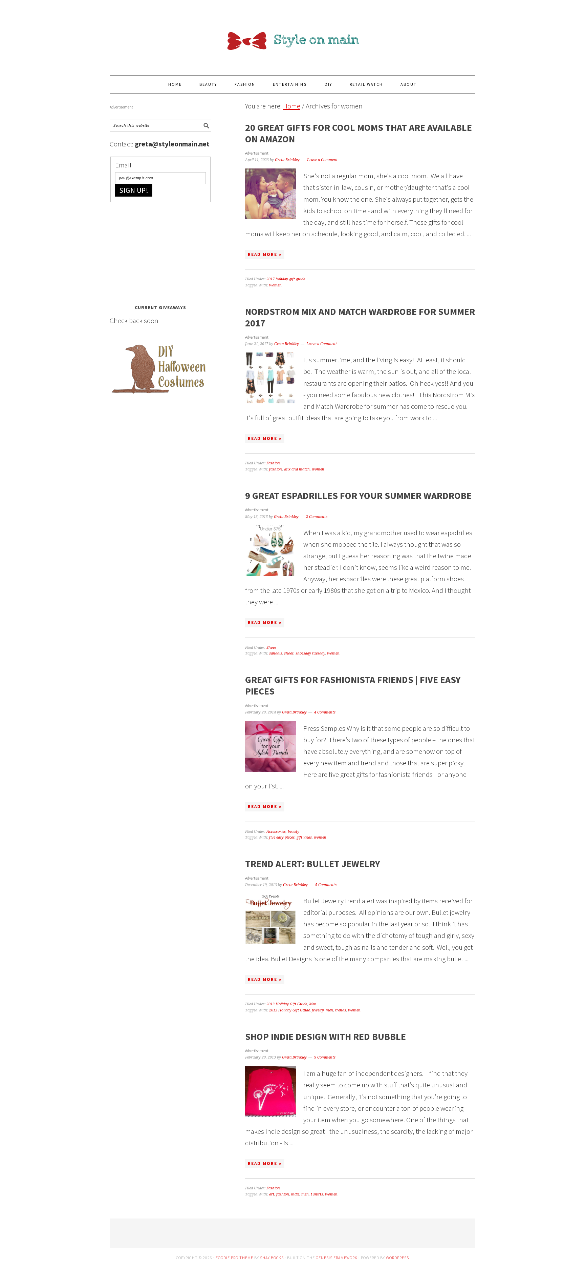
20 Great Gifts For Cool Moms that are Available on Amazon (358, 133)
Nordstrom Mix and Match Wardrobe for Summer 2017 (360, 317)
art (271, 1194)
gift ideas (304, 837)
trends (340, 1010)
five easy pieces (282, 837)
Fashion (273, 463)
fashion (275, 469)
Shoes (271, 647)
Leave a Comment (322, 160)
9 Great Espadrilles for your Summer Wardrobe (358, 495)
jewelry (318, 1010)
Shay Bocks (272, 1257)
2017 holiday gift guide (285, 279)
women (275, 285)
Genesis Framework (337, 1257)
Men (313, 1004)
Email (123, 164)
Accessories (276, 831)
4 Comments (324, 712)
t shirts (317, 1194)
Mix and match (297, 469)
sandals (275, 653)
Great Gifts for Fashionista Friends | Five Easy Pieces (353, 685)
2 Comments (316, 517)
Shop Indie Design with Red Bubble (325, 1036)
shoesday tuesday (310, 653)
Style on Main (292, 34)
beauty (293, 831)
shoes (289, 653)
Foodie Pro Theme (234, 1257)
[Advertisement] (160, 251)
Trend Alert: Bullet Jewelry (312, 864)
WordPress (397, 1257)
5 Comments (326, 885)
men (329, 1010)
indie (295, 1194)
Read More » (265, 254)
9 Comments (324, 1057)
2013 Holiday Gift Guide (286, 1004)
